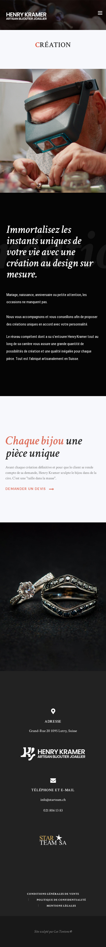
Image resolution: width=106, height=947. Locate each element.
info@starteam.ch (53, 799)
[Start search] (99, 587)
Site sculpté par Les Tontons (51, 931)
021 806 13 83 (53, 810)
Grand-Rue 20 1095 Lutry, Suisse (53, 731)
